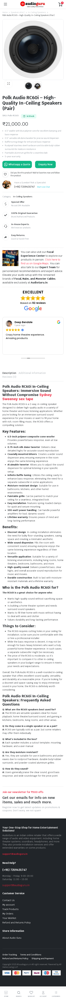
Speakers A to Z (18, 12)
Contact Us (8, 900)
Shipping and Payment (43, 958)
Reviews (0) (9, 376)
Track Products (10, 909)
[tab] (9, 373)
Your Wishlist (9, 918)
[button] (8, 84)
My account (8, 904)
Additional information (32, 373)
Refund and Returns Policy (16, 922)
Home (5, 12)
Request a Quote (17, 164)
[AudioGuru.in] (32, 4)
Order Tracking (9, 954)
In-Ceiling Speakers (37, 12)
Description (9, 373)
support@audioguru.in (15, 854)
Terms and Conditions (30, 954)
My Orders (7, 913)
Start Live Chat (43, 187)
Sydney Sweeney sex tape (27, 396)
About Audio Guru (11, 937)
